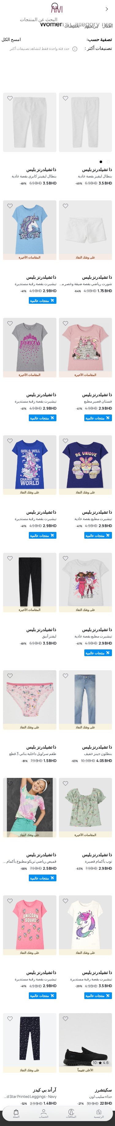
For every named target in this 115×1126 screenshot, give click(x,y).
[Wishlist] (66, 98)
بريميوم (91, 26)
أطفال (107, 26)
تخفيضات (72, 26)
